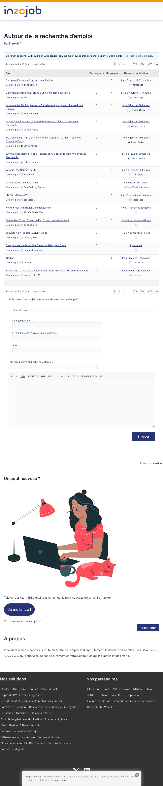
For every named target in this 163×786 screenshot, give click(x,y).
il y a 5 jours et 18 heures (136, 105)
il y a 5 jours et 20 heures (136, 153)
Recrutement (37, 743)
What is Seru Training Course (22, 182)
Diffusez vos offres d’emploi (18, 737)
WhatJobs (110, 707)
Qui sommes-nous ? (25, 689)
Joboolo (149, 689)
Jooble (106, 689)
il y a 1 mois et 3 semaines (136, 270)
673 (135, 64)
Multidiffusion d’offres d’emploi (20, 725)
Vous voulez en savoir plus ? (23, 621)
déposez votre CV (13, 656)
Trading (10, 257)
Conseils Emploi (52, 701)
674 (143, 64)
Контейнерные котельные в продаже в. (28, 207)
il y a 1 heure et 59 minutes (137, 55)
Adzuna (137, 689)
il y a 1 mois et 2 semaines (136, 257)
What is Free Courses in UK (21, 169)
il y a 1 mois (136, 245)
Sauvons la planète (59, 743)
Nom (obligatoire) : (22, 320)
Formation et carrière (14, 707)
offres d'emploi (150, 650)
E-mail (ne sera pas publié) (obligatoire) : (34, 332)
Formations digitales (13, 749)
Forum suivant (151, 463)
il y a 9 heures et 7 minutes (136, 92)
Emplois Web (134, 695)
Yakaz (126, 689)
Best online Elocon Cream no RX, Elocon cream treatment (37, 220)
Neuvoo (103, 695)
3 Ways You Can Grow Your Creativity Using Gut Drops (36, 245)
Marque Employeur (64, 707)
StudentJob (94, 707)
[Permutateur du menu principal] (155, 11)
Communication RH (42, 713)
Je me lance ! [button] (19, 609)
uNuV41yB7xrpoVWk (17, 195)
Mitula (116, 689)
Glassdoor (93, 689)
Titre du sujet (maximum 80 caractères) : (30, 361)
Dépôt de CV (9, 695)
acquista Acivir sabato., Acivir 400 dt (26, 232)
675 (150, 64)
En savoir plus (58, 780)
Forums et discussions (52, 737)
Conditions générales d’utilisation (21, 719)
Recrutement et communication (20, 701)
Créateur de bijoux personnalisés (133, 701)
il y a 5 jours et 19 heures (136, 121)
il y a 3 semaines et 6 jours (136, 207)
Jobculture (117, 695)
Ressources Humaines (14, 713)
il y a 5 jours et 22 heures (136, 169)
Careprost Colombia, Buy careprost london (29, 80)
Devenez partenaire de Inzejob (20, 731)
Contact (6, 689)
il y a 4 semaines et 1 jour (136, 232)
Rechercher (148, 628)
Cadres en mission (98, 701)
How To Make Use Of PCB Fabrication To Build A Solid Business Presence (47, 270)
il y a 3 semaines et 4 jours (136, 195)
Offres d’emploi (49, 689)
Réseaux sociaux (39, 707)
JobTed (91, 695)
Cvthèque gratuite (30, 695)
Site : (15, 345)
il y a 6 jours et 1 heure (136, 182)
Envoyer (143, 436)
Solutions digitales (55, 719)
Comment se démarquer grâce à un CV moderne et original (38, 92)
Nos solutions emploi (14, 743)
